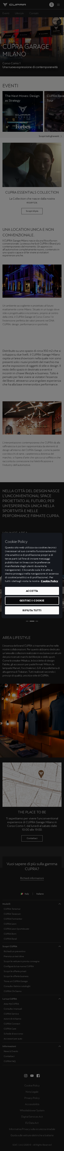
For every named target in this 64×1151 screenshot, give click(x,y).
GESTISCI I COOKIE (32, 600)
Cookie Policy (49, 581)
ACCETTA (32, 590)
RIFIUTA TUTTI (32, 610)
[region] (32, 575)
